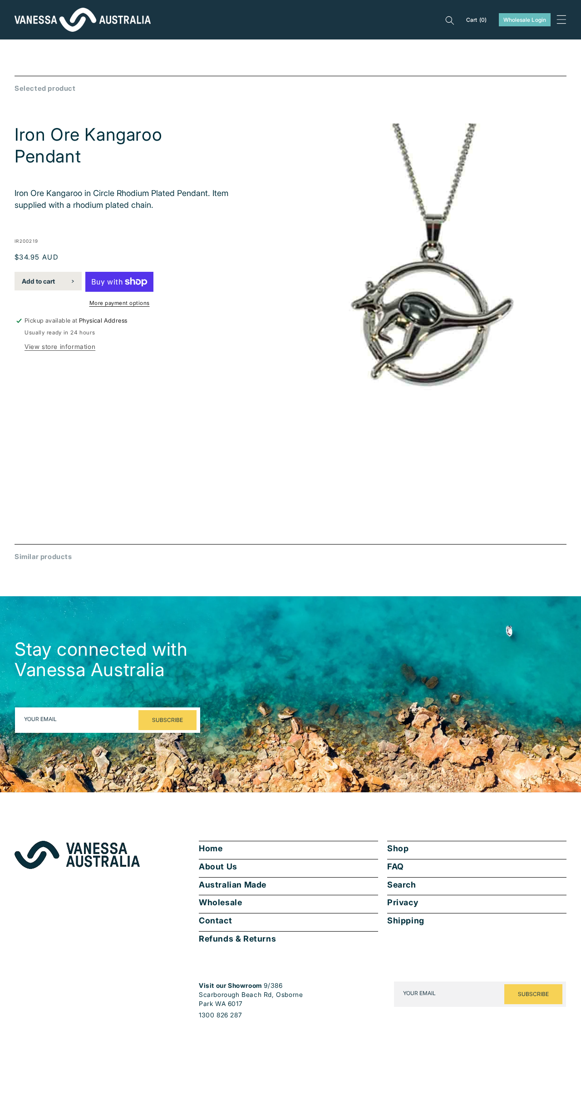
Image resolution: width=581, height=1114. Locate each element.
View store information (60, 346)
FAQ (395, 866)
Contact (215, 920)
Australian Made (232, 884)
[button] (561, 20)
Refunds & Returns (237, 938)
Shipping (405, 920)
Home (210, 848)
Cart (476, 19)
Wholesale (220, 902)
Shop (398, 848)
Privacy (402, 902)
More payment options (119, 302)
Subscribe (167, 719)
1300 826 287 (220, 1015)
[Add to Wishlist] (553, 486)
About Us (218, 866)
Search (401, 884)
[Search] (449, 20)
